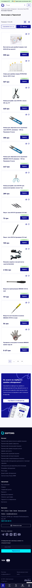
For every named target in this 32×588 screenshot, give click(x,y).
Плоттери (4, 471)
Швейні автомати (6, 451)
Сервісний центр (6, 489)
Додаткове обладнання (8, 473)
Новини (3, 487)
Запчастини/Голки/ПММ (23, 9)
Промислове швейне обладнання (8, 9)
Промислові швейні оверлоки (10, 443)
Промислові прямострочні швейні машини (13, 441)
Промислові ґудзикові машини (10, 453)
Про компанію (5, 484)
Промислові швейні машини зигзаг (11, 448)
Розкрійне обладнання (8, 468)
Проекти (3, 492)
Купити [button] (24, 54)
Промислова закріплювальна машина (12, 458)
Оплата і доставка (7, 497)
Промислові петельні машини (10, 456)
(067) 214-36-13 (6, 521)
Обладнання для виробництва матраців (13, 465)
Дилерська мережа (7, 494)
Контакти (4, 502)
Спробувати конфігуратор (16, 400)
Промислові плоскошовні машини (11, 446)
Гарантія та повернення (8, 499)
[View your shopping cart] (16, 585)
